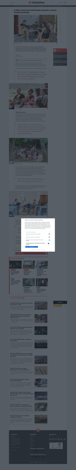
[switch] (49, 234)
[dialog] (38, 235)
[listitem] (38, 232)
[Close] (53, 220)
